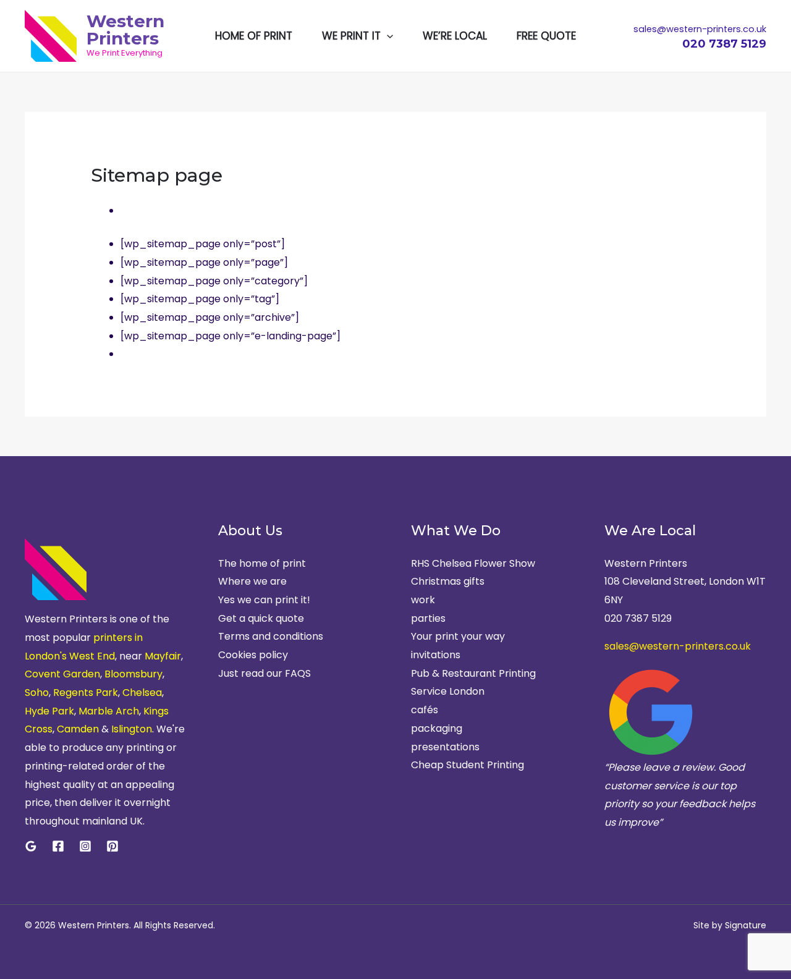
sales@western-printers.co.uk (677, 646)
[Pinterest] (112, 846)
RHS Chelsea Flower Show (473, 563)
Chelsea (142, 692)
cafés (424, 710)
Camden (78, 729)
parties (428, 618)
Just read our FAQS (264, 673)
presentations (445, 747)
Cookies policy (253, 655)
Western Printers (125, 30)
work (423, 600)
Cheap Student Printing (467, 765)
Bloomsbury (133, 674)
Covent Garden (62, 674)
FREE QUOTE (546, 35)
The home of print (262, 563)
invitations (435, 655)
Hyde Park (49, 711)
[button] (387, 36)
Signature (745, 925)
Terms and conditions (270, 636)
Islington (131, 729)
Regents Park (85, 692)
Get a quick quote (261, 618)
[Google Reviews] (31, 846)
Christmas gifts (447, 581)
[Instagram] (85, 846)
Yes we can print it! (264, 600)
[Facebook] (58, 846)
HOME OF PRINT (253, 35)
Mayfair (163, 656)
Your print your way (458, 636)
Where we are (252, 581)
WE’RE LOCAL (455, 35)
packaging (436, 728)
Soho (37, 692)
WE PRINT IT (351, 35)
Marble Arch (108, 711)
